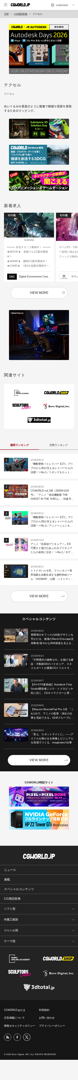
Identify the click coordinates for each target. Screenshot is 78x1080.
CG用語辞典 (20, 14)
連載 (7, 879)
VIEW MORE (39, 292)
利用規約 (44, 1009)
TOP (6, 14)
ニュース (10, 870)
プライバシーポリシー (52, 1025)
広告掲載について (14, 1017)
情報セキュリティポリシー (19, 1025)
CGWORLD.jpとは (14, 1009)
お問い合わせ (47, 1017)
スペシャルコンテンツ (19, 889)
